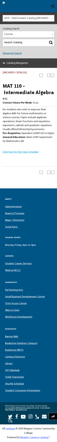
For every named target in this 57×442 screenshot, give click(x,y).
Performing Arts (14, 290)
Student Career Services (18, 263)
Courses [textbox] (8, 34)
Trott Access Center (16, 303)
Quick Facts (11, 227)
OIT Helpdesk (12, 370)
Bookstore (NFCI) (14, 350)
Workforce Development (18, 317)
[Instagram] (30, 416)
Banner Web (11, 336)
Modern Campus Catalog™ (35, 437)
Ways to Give (12, 310)
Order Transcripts (14, 377)
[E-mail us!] (44, 416)
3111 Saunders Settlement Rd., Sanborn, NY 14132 (22, 408)
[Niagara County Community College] (11, 6)
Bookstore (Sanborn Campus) (21, 343)
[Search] (51, 42)
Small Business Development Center (25, 297)
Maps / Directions (14, 220)
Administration (13, 207)
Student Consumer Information (22, 390)
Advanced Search (12, 53)
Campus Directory (15, 357)
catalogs (10, 428)
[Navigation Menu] (52, 6)
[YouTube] (23, 416)
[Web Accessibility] (10, 419)
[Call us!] (37, 416)
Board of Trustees (14, 213)
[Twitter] (10, 416)
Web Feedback (10, 410)
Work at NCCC (13, 270)
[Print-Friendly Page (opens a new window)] (48, 75)
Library (9, 363)
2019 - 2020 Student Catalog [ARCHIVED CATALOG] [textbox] (29, 18)
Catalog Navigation (17, 63)
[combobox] (28, 18)
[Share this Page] (44, 75)
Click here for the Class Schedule (20, 152)
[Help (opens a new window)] (52, 75)
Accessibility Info (21, 410)
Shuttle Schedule (14, 384)
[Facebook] (16, 416)
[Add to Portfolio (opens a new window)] (41, 75)
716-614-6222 (45, 408)
